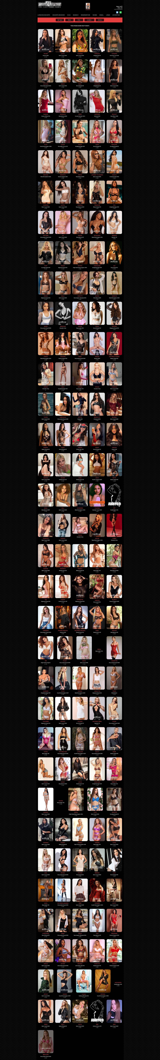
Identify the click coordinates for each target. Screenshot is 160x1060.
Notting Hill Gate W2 (84, 995)
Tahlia (80, 535)
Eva (114, 205)
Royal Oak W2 (114, 267)
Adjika (97, 296)
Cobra (114, 538)
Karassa (97, 53)
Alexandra (118, 982)
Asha (45, 903)
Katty (97, 751)
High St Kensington (45, 662)
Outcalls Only (63, 328)
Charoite (46, 538)
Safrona (97, 114)
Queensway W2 (80, 632)
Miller (46, 53)
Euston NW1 (46, 55)
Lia (63, 235)
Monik (46, 751)
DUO (68, 15)
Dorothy (97, 963)
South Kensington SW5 (46, 146)
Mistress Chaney (114, 356)
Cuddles (45, 691)
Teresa (80, 447)
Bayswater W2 (80, 328)
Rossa (46, 782)
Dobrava (114, 387)
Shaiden (97, 903)
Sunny (63, 782)
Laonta (63, 538)
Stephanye (45, 933)
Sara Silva (63, 417)
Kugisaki (97, 84)
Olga (45, 144)
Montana (97, 782)
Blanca (114, 599)
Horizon (45, 205)
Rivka (97, 326)
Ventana (45, 235)
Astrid (63, 963)
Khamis (46, 447)
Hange (46, 356)
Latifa (63, 205)
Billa (62, 296)
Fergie (80, 326)
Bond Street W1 (80, 85)
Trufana (63, 356)
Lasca (80, 782)
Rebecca (114, 782)
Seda (97, 568)
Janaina (45, 477)
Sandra (97, 842)
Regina (63, 873)
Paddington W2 (114, 510)
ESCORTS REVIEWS (58, 15)
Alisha (65, 994)
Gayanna (45, 842)
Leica (97, 477)
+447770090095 (118, 9)
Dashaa (114, 630)
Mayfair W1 (114, 237)
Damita (114, 175)
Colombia (46, 721)
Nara (80, 356)
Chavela (80, 205)
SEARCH (75, 15)
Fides (80, 114)
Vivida (114, 721)
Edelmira (114, 144)
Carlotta (97, 691)
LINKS (108, 15)
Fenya (114, 691)
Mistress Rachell (80, 630)
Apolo (46, 994)
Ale (114, 265)
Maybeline (80, 599)
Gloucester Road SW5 (45, 85)
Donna (80, 691)
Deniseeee (114, 933)
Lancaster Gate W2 (80, 965)
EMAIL (101, 15)
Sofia (114, 842)
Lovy (114, 873)
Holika (97, 387)
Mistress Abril (97, 721)
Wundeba (80, 508)
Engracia (63, 114)
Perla (99, 649)
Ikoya (80, 1024)
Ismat (97, 447)
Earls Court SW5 (63, 55)
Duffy (114, 903)
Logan (84, 994)
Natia (114, 477)
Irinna (46, 296)
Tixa (97, 933)
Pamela (80, 568)
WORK (95, 15)
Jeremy (46, 387)
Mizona (103, 994)
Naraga (45, 114)
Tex (46, 599)
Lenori (97, 538)
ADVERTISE (116, 15)
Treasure (97, 205)
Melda (63, 265)
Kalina (80, 235)
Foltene (97, 508)
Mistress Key (63, 751)
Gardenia (46, 630)
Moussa (45, 84)
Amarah (45, 812)
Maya (80, 477)
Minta (80, 175)
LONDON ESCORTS (44, 15)
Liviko (63, 53)
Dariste (114, 296)
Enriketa (63, 175)
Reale (80, 933)
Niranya (114, 235)
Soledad (80, 53)
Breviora (46, 1054)
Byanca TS (97, 417)
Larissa (97, 600)
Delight (114, 114)
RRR (97, 1024)
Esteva (80, 265)
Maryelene (97, 265)
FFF (114, 508)
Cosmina (114, 53)
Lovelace (80, 751)
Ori (46, 660)
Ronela (80, 842)
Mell (62, 508)
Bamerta (63, 568)
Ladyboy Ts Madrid (97, 175)
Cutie (62, 691)
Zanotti (80, 296)
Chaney (63, 842)
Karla (76, 812)
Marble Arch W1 (63, 479)
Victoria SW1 (97, 116)
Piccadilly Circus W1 (63, 146)
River (114, 751)
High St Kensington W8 (80, 844)
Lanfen (63, 599)
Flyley (65, 660)
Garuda (114, 447)
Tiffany (80, 873)
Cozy (45, 265)
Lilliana (80, 721)
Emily (80, 84)
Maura (61, 800)
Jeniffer (114, 812)
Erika (45, 508)
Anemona (63, 326)
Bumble (114, 417)
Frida (45, 1024)
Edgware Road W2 (62, 267)
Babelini (114, 84)
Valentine (114, 660)
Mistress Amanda (62, 903)
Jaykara (114, 326)
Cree (80, 903)
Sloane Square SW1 (63, 176)
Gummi (63, 144)
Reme (62, 933)
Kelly (62, 1024)
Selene (63, 477)
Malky (80, 144)
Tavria (46, 417)
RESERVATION (85, 15)
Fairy (97, 630)
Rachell (80, 963)
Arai (114, 1024)
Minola (80, 387)
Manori (45, 568)
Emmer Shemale (63, 630)
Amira (46, 326)
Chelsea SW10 (97, 419)
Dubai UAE (80, 419)
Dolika (97, 356)
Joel (45, 873)
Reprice (62, 721)
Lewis (97, 144)
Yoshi (63, 447)
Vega (62, 387)
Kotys (80, 417)
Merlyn (114, 963)
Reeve (63, 84)
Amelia (46, 963)
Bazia (84, 660)
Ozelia (114, 568)
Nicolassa (97, 235)
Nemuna (45, 175)
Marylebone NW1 (63, 116)
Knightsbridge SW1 (80, 146)
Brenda (97, 873)
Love (95, 812)
